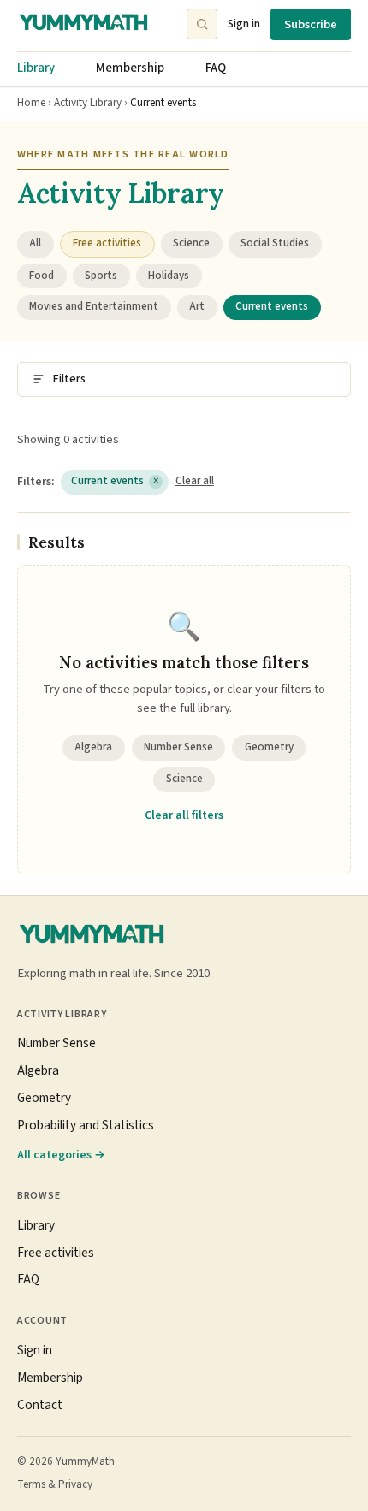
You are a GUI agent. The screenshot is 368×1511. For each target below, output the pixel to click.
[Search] (202, 24)
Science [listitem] (191, 243)
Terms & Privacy (54, 1484)
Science (184, 778)
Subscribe (310, 24)
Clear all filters (184, 815)
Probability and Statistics (85, 1125)
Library (36, 68)
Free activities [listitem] (107, 243)
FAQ (215, 68)
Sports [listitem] (101, 275)
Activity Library (88, 102)
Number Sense (178, 747)
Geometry (269, 747)
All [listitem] (35, 243)
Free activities (55, 1252)
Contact (39, 1404)
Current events (115, 481)
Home (31, 102)
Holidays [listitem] (168, 275)
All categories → (61, 1155)
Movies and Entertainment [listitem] (93, 306)
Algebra (93, 747)
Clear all (194, 481)
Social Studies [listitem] (274, 243)
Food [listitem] (41, 275)
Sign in (244, 23)
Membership (130, 68)
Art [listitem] (197, 306)
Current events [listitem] (271, 306)
